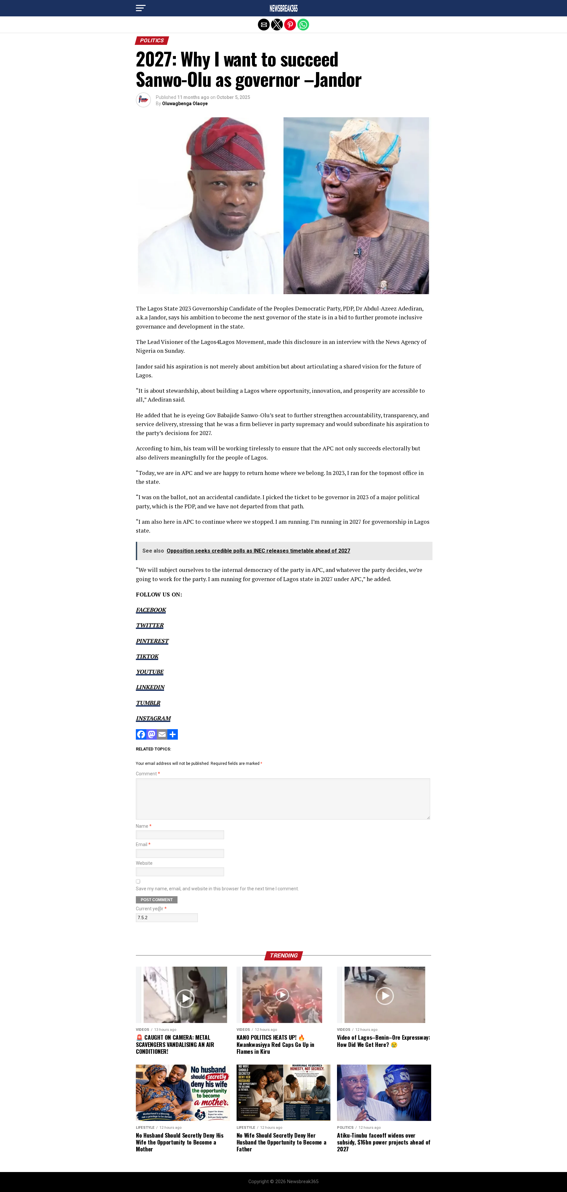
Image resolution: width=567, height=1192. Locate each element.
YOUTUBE (149, 671)
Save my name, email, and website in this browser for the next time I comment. (217, 888)
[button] (141, 8)
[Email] (162, 738)
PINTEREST (152, 641)
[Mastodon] (151, 738)
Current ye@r (151, 908)
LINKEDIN (150, 687)
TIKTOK (147, 656)
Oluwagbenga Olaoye (185, 103)
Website (144, 863)
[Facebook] (141, 738)
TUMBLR (148, 703)
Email (143, 844)
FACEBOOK (151, 610)
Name (144, 826)
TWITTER (149, 625)
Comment (148, 773)
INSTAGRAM (153, 718)
